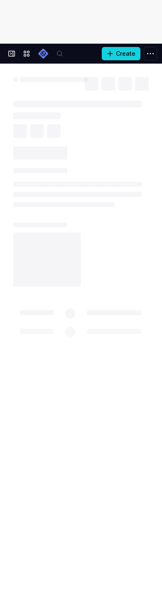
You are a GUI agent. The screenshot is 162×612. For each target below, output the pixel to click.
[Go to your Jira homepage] (43, 53)
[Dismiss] (150, 566)
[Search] (59, 53)
